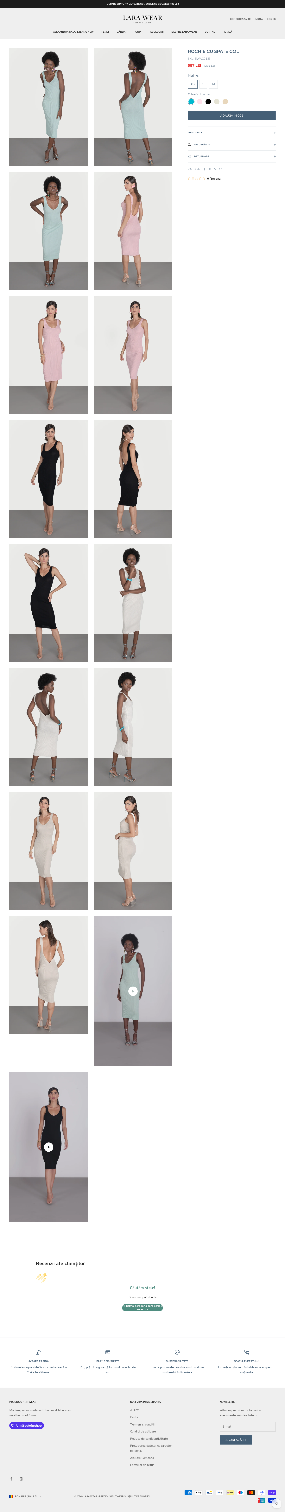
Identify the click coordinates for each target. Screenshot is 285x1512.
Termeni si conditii (142, 1424)
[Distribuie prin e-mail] (220, 169)
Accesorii (157, 31)
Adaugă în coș (231, 116)
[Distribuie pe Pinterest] (215, 169)
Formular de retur (142, 1465)
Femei (105, 31)
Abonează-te (236, 1440)
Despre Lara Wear (184, 31)
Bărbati (122, 31)
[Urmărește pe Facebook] (11, 1479)
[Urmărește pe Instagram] (21, 1479)
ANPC (134, 1410)
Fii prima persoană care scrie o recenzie (142, 1307)
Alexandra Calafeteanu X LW (73, 31)
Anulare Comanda (142, 1458)
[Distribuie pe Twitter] (209, 169)
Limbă (228, 31)
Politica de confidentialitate (149, 1439)
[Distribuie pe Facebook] (204, 169)
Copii (138, 31)
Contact (211, 31)
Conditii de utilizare (143, 1431)
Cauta (134, 1417)
